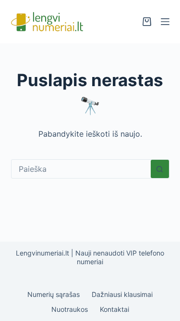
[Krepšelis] (147, 21)
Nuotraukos (69, 309)
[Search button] (160, 169)
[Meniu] (165, 21)
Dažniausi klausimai (122, 294)
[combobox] (81, 169)
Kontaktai (114, 309)
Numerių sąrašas (53, 294)
